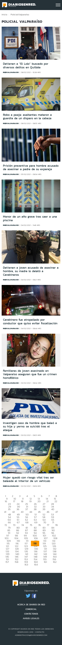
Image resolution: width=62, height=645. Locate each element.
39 (43, 509)
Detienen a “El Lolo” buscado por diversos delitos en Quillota (25, 66)
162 (55, 562)
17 (14, 501)
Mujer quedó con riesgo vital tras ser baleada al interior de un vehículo (28, 479)
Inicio (4, 14)
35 (9, 509)
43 (22, 512)
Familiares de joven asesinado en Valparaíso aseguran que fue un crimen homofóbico (30, 374)
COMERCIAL (31, 609)
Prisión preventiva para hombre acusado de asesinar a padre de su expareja (31, 167)
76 (39, 525)
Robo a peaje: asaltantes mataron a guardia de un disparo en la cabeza (27, 117)
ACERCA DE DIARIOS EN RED (31, 604)
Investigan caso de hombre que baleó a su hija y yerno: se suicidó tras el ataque (30, 426)
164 (36, 564)
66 (9, 522)
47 (56, 512)
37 (26, 509)
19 (30, 501)
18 (22, 501)
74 (22, 525)
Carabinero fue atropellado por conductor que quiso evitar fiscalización (30, 321)
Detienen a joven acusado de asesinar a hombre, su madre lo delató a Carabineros (31, 271)
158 (16, 562)
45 (39, 512)
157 (7, 562)
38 (35, 509)
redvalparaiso (11, 72)
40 (52, 509)
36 (18, 509)
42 (13, 512)
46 (48, 512)
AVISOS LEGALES (31, 618)
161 (45, 562)
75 (31, 525)
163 (26, 564)
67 (18, 522)
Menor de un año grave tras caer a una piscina (30, 218)
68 (26, 522)
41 (5, 512)
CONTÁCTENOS (31, 613)
